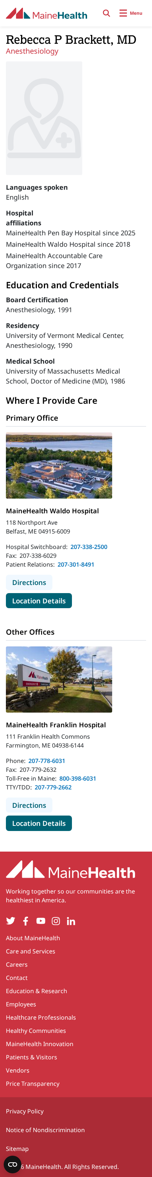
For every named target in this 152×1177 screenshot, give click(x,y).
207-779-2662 (53, 787)
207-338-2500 (88, 547)
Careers (17, 964)
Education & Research (36, 991)
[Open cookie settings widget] (12, 1164)
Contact (17, 978)
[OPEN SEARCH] (106, 13)
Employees (21, 1004)
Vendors (18, 1070)
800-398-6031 (77, 778)
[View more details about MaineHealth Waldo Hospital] (59, 465)
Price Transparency (32, 1084)
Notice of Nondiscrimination (45, 1130)
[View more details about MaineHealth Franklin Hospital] (59, 679)
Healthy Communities (36, 1031)
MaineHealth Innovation (39, 1044)
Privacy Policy (25, 1111)
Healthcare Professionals (41, 1017)
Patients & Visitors (31, 1057)
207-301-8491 (76, 564)
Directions (32, 582)
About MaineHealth (33, 938)
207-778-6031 (46, 761)
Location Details (42, 600)
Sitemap (17, 1149)
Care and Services (30, 951)
